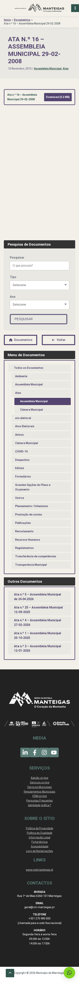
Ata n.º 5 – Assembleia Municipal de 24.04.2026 (37, 597)
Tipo (13, 277)
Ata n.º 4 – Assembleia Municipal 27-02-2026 (37, 622)
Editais (19, 468)
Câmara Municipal (31, 409)
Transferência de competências (35, 556)
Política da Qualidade (39, 832)
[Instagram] (44, 752)
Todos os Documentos (28, 367)
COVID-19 (21, 451)
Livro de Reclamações (39, 851)
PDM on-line (39, 796)
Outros (19, 497)
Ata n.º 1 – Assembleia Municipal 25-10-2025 (37, 635)
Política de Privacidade (39, 828)
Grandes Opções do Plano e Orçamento (32, 487)
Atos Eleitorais (24, 426)
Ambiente (21, 376)
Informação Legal (39, 837)
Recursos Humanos (27, 539)
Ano (13, 297)
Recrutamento (24, 531)
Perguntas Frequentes (39, 800)
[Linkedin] (25, 752)
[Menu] (75, 8)
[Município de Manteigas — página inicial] (39, 8)
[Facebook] (35, 752)
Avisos (19, 434)
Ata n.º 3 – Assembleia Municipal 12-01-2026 (37, 648)
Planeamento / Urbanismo (31, 506)
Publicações (23, 522)
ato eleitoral (23, 418)
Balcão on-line (39, 777)
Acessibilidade (39, 846)
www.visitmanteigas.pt (39, 869)
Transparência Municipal (31, 564)
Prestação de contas (28, 514)
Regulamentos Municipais (39, 791)
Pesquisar (17, 257)
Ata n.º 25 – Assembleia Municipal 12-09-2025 (38, 610)
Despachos (22, 459)
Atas (66, 68)
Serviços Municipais (39, 787)
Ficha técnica (39, 841)
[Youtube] (54, 752)
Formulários (23, 476)
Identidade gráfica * (39, 805)
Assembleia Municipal (48, 68)
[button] (69, 972)
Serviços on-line (39, 782)
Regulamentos (24, 547)
